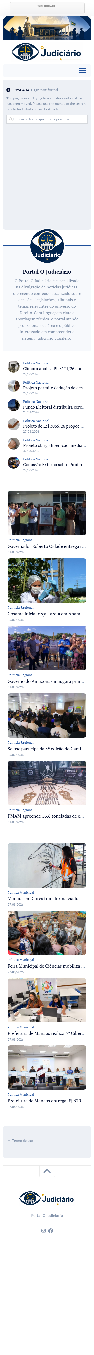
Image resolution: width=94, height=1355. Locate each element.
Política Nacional (36, 363)
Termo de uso (22, 1140)
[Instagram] (43, 1230)
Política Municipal (21, 892)
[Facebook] (50, 1230)
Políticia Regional (21, 540)
